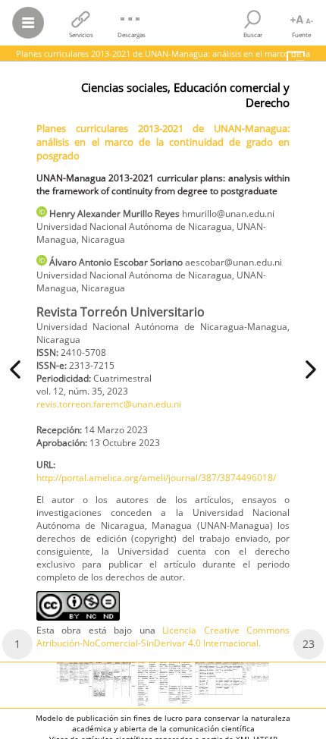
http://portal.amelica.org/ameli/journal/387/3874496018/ (156, 477)
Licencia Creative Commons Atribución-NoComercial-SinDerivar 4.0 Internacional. (163, 636)
